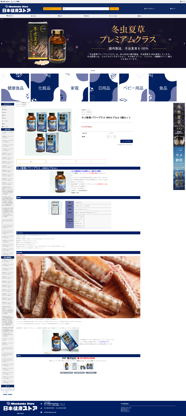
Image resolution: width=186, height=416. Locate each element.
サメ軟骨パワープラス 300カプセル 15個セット (7, 249)
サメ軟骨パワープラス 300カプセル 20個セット (7, 253)
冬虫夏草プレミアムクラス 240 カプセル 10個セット (7, 175)
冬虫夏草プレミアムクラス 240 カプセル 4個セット (7, 162)
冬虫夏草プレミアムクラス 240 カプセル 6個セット (7, 170)
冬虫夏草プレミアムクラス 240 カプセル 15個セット (7, 179)
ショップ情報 (15, 1)
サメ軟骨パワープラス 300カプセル (7, 132)
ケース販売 (5, 126)
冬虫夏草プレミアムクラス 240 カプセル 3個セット (7, 158)
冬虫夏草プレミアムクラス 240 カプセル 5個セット (7, 166)
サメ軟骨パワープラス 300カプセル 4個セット (7, 149)
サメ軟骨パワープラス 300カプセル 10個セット (7, 245)
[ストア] (114, 8)
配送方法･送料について (125, 409)
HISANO (24, 104)
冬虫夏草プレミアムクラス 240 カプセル (7, 136)
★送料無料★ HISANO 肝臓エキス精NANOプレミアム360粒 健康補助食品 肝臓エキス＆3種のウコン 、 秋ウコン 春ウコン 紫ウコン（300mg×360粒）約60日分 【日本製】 (7, 212)
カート (173, 8)
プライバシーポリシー (125, 411)
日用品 (87, 16)
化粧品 (34, 16)
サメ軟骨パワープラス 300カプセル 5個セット (7, 236)
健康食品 (10, 15)
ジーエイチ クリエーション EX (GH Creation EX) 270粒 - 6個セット (7, 232)
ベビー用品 (114, 16)
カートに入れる (126, 140)
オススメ (5, 106)
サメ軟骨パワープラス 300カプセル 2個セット (7, 141)
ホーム (183, 1)
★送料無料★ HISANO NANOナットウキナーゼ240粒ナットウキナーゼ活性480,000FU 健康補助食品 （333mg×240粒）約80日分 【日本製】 (7, 190)
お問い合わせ (6, 1)
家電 (61, 16)
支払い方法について (125, 408)
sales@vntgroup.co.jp (50, 412)
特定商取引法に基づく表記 (126, 407)
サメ (29, 102)
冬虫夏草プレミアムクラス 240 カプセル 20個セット (7, 183)
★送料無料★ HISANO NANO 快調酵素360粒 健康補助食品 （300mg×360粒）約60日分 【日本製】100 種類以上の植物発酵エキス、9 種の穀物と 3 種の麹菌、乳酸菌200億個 (7, 201)
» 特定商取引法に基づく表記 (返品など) (125, 144)
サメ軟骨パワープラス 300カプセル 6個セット (7, 241)
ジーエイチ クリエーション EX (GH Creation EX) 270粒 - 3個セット (7, 226)
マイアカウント (150, 8)
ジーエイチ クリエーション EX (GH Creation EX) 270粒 (7, 220)
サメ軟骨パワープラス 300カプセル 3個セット (7, 145)
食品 (140, 16)
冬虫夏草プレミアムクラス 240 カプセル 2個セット (7, 153)
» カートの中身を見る (7, 388)
